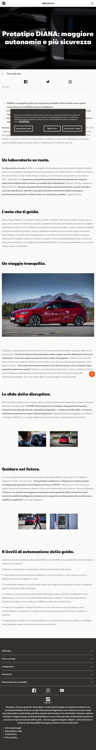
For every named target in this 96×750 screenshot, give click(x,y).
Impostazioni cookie (23, 128)
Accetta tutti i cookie (72, 128)
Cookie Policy (11, 734)
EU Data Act (7, 674)
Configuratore (8, 667)
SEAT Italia (6, 651)
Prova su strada (8, 659)
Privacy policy (11, 737)
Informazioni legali (13, 728)
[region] (48, 122)
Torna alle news (14, 73)
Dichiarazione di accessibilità (14, 682)
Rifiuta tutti (52, 128)
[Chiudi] (82, 112)
